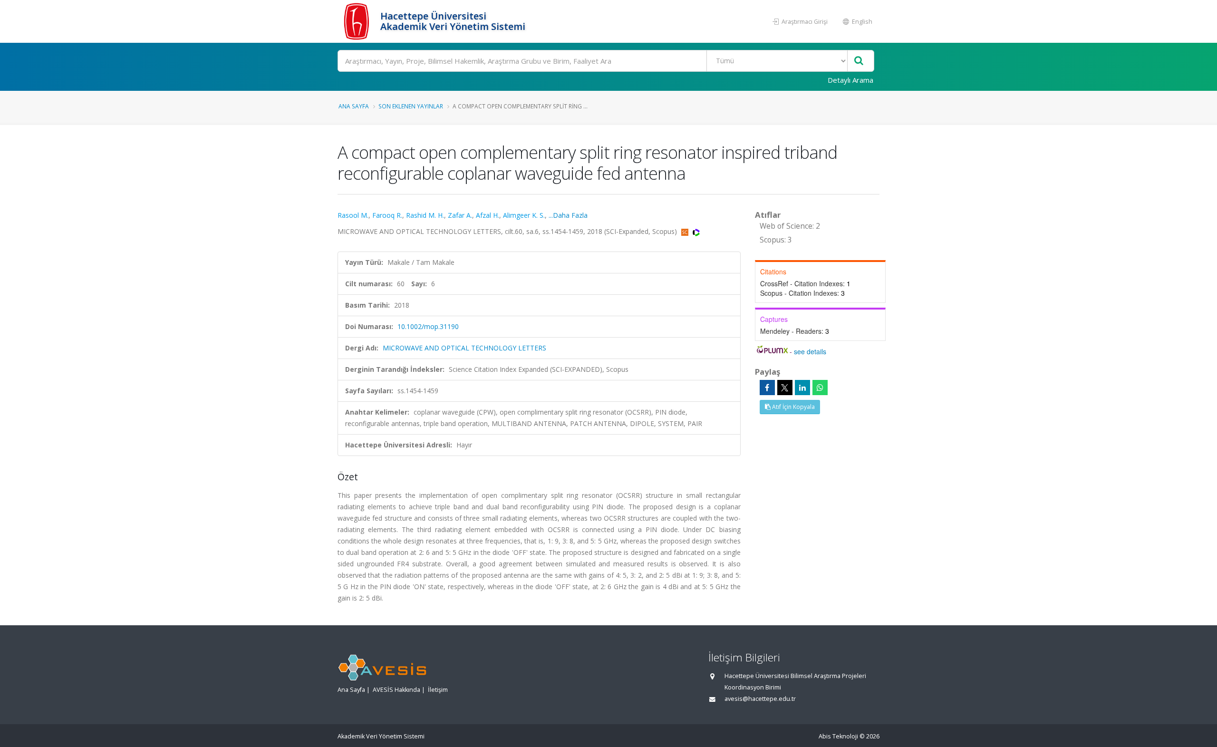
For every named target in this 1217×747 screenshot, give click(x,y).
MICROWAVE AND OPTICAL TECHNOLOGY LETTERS (464, 347)
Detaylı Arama (850, 80)
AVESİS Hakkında (396, 690)
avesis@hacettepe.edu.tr (760, 699)
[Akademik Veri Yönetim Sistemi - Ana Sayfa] (358, 21)
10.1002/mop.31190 (428, 326)
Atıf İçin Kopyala (793, 407)
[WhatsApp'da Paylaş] (820, 387)
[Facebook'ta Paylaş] (767, 387)
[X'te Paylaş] (784, 387)
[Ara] (858, 61)
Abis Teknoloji (838, 736)
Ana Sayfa (353, 106)
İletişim (438, 690)
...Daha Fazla (568, 215)
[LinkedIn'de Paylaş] (802, 387)
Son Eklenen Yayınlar (410, 106)
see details (810, 351)
